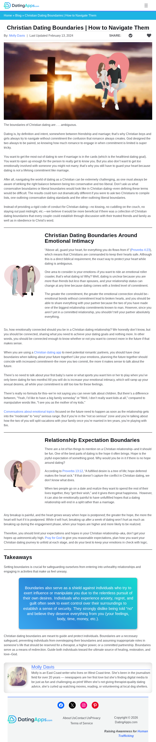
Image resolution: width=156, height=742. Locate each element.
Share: (115, 35)
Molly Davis (17, 35)
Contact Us (82, 718)
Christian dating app (47, 352)
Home (8, 15)
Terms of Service (81, 723)
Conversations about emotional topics (29, 411)
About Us (69, 718)
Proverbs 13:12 (72, 471)
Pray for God (53, 537)
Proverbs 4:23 (140, 250)
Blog (18, 15)
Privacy (95, 718)
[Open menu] (146, 5)
